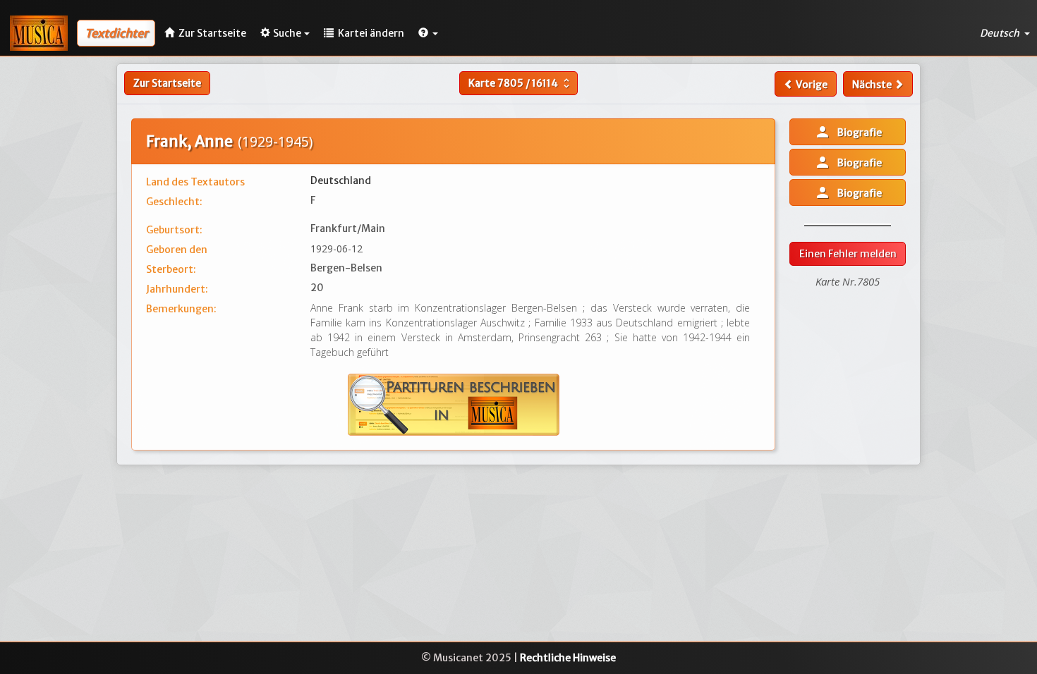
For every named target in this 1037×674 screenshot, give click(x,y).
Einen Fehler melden (848, 253)
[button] (428, 33)
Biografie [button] (848, 131)
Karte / (520, 83)
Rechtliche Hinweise (568, 657)
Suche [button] (287, 33)
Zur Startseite (167, 83)
